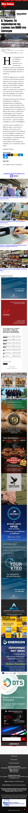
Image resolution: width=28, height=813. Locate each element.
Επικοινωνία (14, 756)
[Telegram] (5, 157)
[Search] (23, 739)
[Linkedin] (20, 155)
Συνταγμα (10, 276)
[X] (10, 155)
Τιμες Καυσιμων (18, 0)
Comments (12, 366)
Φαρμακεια (7, 0)
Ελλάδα (21, 52)
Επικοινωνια (25, 0)
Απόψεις (17, 52)
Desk (13, 52)
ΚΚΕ (2, 276)
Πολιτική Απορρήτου (14, 763)
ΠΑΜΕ (5, 276)
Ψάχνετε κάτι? (14, 736)
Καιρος (12, 0)
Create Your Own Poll (12, 368)
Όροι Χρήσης (14, 759)
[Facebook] (5, 155)
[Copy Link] (15, 155)
